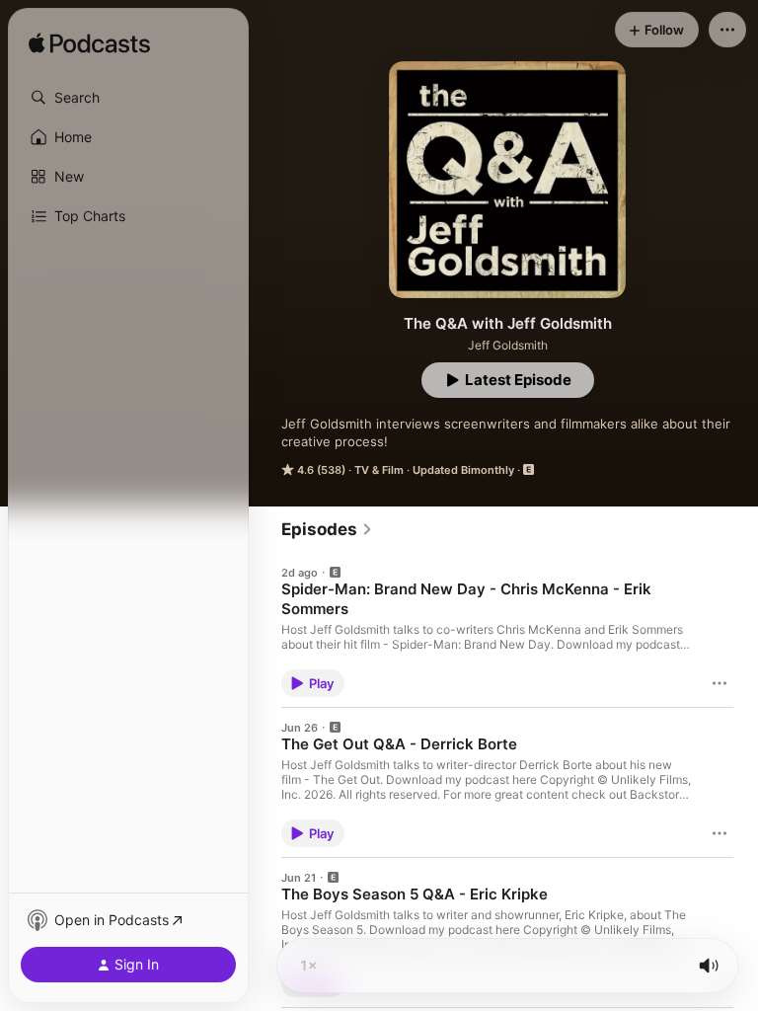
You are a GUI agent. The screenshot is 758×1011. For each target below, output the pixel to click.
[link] (327, 529)
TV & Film (379, 470)
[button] (128, 98)
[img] (89, 44)
